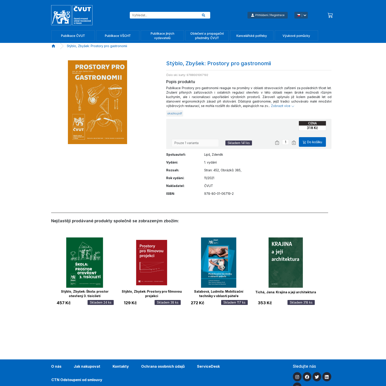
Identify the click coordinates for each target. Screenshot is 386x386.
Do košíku (314, 142)
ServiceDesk (208, 366)
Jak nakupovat (87, 366)
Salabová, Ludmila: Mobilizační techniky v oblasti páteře (218, 293)
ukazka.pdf (174, 113)
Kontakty (121, 366)
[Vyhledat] (203, 15)
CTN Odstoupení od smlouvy (76, 380)
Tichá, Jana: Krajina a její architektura (285, 292)
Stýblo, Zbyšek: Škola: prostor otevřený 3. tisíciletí (85, 293)
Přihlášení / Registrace (270, 15)
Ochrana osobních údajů (163, 366)
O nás (56, 366)
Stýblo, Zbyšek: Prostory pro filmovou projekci (152, 293)
